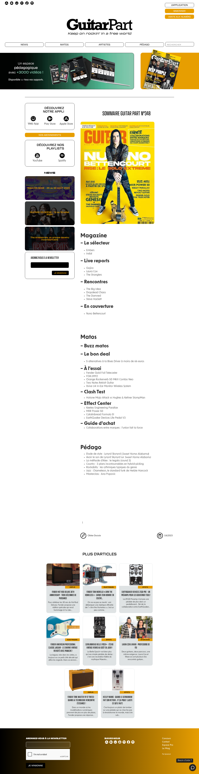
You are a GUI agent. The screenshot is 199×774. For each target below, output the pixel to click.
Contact (165, 742)
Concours (166, 739)
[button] (128, 69)
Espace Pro (167, 745)
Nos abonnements (50, 134)
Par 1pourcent (166, 754)
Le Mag (166, 748)
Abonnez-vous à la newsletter (45, 257)
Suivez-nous (112, 738)
